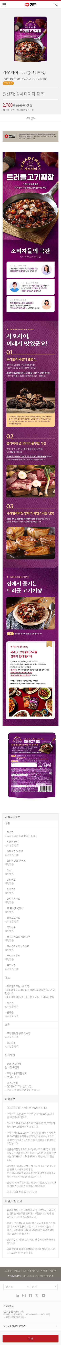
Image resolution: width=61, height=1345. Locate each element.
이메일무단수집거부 (45, 1276)
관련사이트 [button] (8, 1286)
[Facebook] (30, 1295)
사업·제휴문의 (33, 1271)
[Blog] (17, 1295)
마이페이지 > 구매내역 (22, 1156)
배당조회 (17, 1271)
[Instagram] (24, 1295)
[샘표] (30, 4)
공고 (24, 1271)
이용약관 (53, 1271)
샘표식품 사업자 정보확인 (14, 1326)
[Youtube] (43, 1295)
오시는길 (8, 1271)
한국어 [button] (34, 1286)
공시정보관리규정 (29, 1276)
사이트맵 (44, 1271)
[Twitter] (37, 1295)
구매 (30, 1339)
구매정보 (31, 118)
